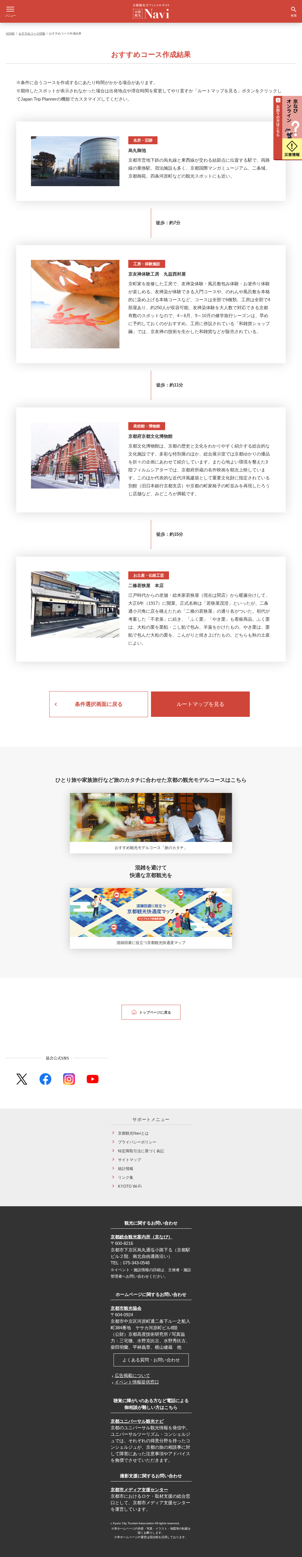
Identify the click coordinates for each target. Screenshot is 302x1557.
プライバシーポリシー (137, 1142)
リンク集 (125, 1177)
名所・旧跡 (142, 140)
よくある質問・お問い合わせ (151, 1359)
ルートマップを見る (200, 704)
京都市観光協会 (126, 1308)
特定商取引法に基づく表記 (141, 1150)
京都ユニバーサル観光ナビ (137, 1421)
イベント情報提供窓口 (137, 1381)
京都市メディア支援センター (139, 1489)
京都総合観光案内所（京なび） (142, 1236)
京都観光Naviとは (133, 1133)
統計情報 (125, 1168)
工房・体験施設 (146, 264)
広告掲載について (132, 1375)
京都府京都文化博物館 (150, 436)
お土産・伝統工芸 (148, 575)
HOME (10, 33)
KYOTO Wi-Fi (130, 1186)
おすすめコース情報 (32, 33)
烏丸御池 (137, 150)
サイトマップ (129, 1159)
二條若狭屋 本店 (146, 585)
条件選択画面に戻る (99, 704)
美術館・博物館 (146, 426)
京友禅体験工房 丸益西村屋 (157, 273)
